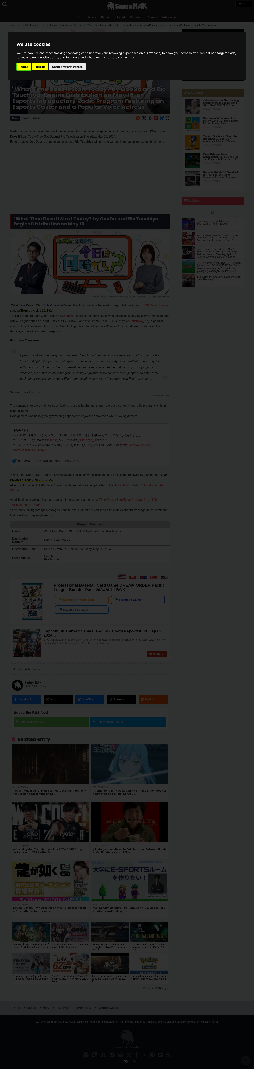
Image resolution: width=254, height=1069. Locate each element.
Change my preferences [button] (67, 66)
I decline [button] (40, 66)
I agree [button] (24, 66)
